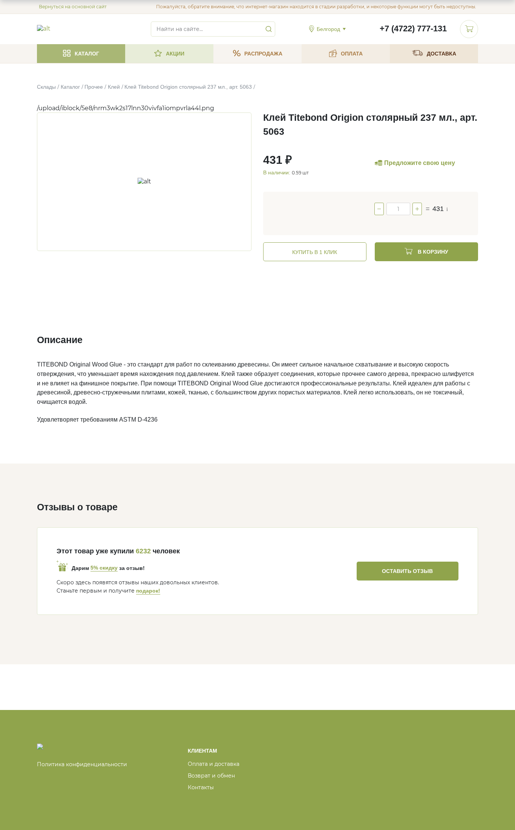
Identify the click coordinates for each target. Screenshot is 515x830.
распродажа (263, 54)
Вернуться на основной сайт (73, 6)
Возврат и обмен (211, 775)
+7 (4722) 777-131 (413, 28)
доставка (441, 54)
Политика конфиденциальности (82, 764)
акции (175, 54)
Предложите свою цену (419, 163)
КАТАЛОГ (87, 54)
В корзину (432, 252)
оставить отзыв (407, 571)
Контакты (201, 787)
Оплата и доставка (213, 764)
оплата (352, 54)
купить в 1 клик (314, 252)
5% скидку (104, 568)
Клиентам (202, 751)
